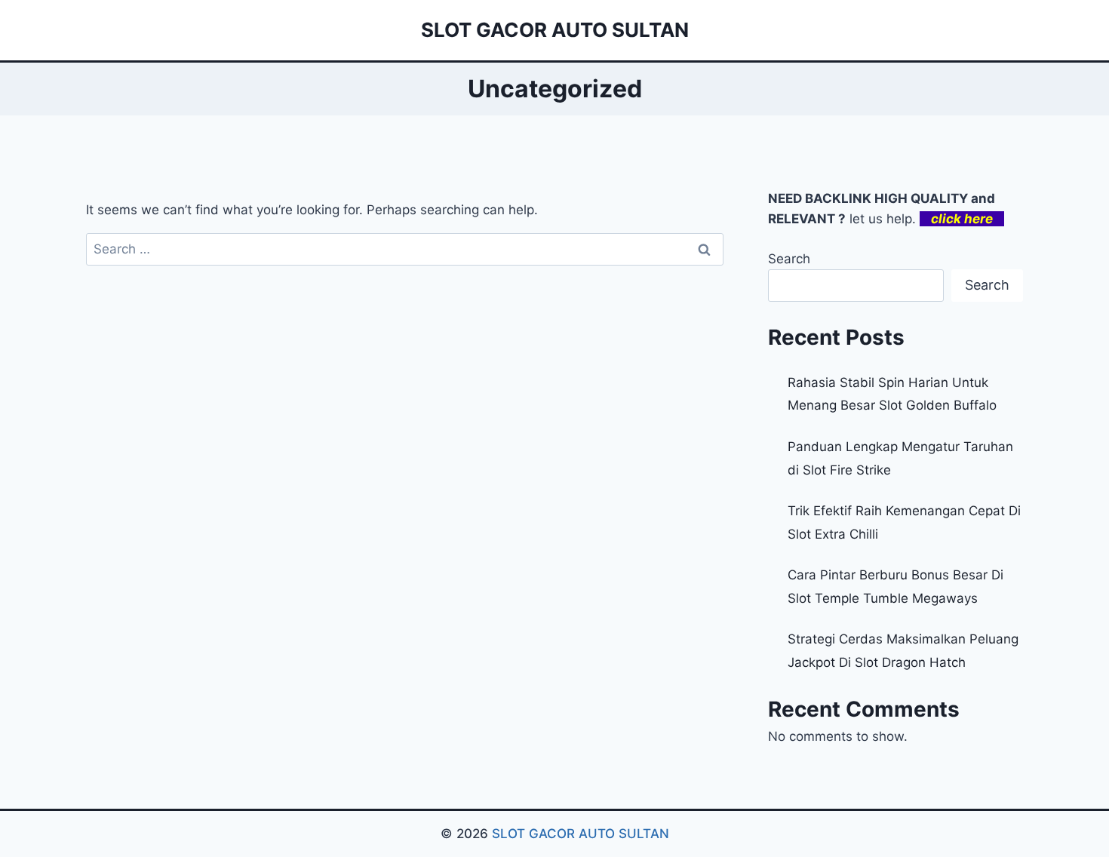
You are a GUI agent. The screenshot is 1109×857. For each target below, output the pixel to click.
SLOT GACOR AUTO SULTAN (580, 833)
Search (789, 258)
